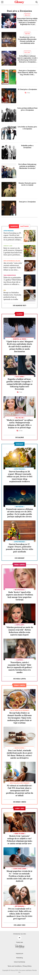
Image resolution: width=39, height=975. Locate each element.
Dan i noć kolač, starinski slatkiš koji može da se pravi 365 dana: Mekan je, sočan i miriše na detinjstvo (19, 754)
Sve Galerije (19, 437)
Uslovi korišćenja (19, 962)
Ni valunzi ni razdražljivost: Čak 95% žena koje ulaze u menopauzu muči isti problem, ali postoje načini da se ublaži (19, 790)
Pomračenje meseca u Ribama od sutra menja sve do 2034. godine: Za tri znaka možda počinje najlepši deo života (19, 513)
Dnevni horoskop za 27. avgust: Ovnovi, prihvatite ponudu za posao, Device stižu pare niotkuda (19, 548)
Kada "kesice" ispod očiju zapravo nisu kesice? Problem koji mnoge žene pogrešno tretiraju (19, 596)
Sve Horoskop (19, 558)
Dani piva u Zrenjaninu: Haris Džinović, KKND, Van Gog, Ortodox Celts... (27, 72)
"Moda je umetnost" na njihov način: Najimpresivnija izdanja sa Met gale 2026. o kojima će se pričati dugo (19, 424)
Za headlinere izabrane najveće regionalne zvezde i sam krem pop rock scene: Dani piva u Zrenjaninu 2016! (27, 59)
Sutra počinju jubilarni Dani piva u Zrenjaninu (27, 109)
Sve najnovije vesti (19, 305)
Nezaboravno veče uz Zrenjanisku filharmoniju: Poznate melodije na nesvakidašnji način (27, 40)
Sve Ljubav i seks (19, 925)
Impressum (19, 953)
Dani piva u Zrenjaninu (27, 202)
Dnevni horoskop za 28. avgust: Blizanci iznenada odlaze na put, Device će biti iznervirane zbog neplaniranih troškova (19, 476)
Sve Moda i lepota (19, 679)
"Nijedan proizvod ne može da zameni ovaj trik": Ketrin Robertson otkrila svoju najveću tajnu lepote (19, 631)
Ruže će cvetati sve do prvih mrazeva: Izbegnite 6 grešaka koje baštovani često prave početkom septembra (13, 251)
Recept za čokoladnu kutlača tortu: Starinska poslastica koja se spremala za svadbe (12, 295)
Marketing (19, 958)
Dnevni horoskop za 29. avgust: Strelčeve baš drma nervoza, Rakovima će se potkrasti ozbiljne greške (13, 236)
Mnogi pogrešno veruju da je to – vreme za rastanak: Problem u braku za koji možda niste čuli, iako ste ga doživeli (19, 876)
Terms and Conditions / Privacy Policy (19, 966)
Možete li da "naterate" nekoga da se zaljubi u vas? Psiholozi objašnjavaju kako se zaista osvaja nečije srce (19, 840)
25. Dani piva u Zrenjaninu (27, 89)
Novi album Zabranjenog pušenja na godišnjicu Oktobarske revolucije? (27, 166)
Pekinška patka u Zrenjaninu (27, 147)
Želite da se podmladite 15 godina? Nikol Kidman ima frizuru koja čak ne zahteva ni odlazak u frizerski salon (13, 280)
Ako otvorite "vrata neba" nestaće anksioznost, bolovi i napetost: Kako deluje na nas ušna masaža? (13, 266)
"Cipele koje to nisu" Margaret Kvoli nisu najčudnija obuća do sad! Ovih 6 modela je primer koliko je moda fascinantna (19, 346)
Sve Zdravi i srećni (19, 802)
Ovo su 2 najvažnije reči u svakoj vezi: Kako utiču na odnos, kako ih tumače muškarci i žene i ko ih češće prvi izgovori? (19, 913)
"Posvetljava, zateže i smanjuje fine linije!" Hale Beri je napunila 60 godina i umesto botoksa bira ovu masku (19, 667)
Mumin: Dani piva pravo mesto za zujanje (27, 184)
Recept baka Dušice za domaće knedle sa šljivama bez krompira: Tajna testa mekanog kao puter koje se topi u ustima (19, 718)
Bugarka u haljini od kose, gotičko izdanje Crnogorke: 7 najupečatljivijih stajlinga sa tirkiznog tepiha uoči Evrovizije (19, 384)
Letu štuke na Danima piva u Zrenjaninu (27, 128)
